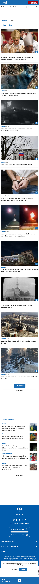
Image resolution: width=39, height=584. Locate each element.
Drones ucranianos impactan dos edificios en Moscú (16, 164)
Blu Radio (4, 20)
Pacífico (4, 443)
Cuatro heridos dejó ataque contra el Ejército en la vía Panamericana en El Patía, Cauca (15, 448)
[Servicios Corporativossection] (36, 546)
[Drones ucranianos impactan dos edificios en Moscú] (19, 148)
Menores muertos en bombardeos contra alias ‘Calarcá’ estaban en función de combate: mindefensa (14, 428)
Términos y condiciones (10, 558)
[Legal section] (36, 551)
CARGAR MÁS (19, 385)
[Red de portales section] (36, 541)
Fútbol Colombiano (7, 453)
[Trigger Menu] (2, 2)
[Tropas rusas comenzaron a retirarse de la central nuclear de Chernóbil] (19, 360)
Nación (4, 423)
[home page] (19, 509)
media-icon (19, 580)
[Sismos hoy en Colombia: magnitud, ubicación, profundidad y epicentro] (33, 437)
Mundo (3, 55)
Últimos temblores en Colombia (17, 7)
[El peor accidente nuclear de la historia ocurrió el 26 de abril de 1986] (19, 324)
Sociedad (3, 338)
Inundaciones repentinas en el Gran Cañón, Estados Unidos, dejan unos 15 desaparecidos (15, 468)
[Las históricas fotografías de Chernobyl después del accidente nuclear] (19, 289)
